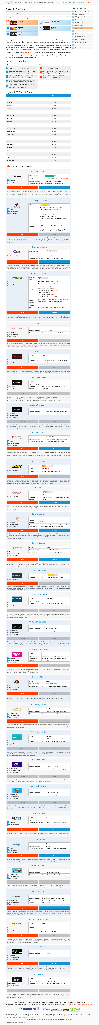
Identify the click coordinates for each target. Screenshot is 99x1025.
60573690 (56, 290)
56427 (47, 468)
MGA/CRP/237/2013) (56, 209)
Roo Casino (40, 946)
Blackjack (36, 2)
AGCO (60, 283)
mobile (21, 77)
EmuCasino (40, 513)
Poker (10, 1005)
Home (7, 6)
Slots (47, 2)
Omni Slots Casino (39, 247)
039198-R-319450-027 (57, 207)
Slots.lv (40, 487)
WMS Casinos (78, 45)
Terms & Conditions (68, 1002)
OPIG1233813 (64, 213)
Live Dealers (72, 2)
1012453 (56, 222)
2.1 (54, 492)
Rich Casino (40, 543)
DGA (54, 214)
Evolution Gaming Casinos (82, 11)
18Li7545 (56, 211)
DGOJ (41, 220)
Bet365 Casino (39, 273)
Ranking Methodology (34, 1002)
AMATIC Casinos (79, 25)
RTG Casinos (78, 19)
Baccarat (60, 2)
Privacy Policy (58, 1002)
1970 (55, 216)
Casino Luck (40, 891)
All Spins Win (39, 839)
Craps (65, 2)
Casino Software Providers (15, 6)
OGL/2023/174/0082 (63, 178)
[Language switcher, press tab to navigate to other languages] (91, 2)
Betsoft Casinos (79, 28)
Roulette (42, 2)
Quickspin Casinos (80, 31)
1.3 (49, 278)
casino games (68, 1004)
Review (55, 187)
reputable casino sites (21, 16)
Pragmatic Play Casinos (81, 42)
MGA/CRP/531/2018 (54, 281)
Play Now (23, 187)
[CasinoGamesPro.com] (9, 2)
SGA (53, 288)
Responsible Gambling (80, 1002)
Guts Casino (39, 432)
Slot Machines (79, 1004)
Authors (51, 1002)
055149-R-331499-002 (56, 286)
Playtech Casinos (79, 14)
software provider (22, 39)
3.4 (50, 204)
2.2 (53, 465)
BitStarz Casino (39, 171)
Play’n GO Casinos (80, 39)
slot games (28, 52)
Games (31, 2)
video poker (28, 73)
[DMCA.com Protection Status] (75, 1009)
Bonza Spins (40, 813)
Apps (26, 2)
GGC (55, 296)
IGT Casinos (78, 34)
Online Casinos (19, 2)
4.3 (56, 175)
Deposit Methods (81, 2)
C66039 (52, 294)
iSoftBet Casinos (79, 22)
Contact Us (44, 1002)
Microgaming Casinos (80, 17)
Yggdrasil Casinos (79, 48)
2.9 (59, 574)
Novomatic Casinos (80, 36)
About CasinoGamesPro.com (20, 1002)
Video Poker (53, 2)
